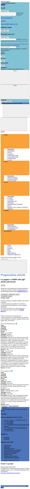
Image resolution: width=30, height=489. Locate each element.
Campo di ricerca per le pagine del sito (11, 257)
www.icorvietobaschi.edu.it (8, 323)
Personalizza (4, 294)
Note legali (7, 447)
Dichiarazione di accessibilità (11, 451)
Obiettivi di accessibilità (10, 453)
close (2, 131)
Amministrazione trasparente (11, 457)
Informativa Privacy (9, 448)
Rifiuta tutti (14, 294)
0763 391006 (9, 421)
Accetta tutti (6, 296)
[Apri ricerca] (16, 110)
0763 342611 (9, 423)
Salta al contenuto (5, 1)
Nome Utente (20, 13)
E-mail (18, 39)
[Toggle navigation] (14, 124)
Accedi (3, 4)
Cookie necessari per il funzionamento (11, 316)
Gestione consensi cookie (10, 456)
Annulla (3, 101)
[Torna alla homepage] (15, 103)
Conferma (9, 101)
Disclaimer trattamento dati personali (10, 473)
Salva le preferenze (13, 406)
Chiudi (2, 56)
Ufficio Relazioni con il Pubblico (12, 450)
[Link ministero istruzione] (8, 3)
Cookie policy (7, 445)
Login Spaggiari (15, 45)
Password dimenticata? (7, 18)
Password (19, 15)
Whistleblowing (8, 454)
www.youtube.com (6, 371)
